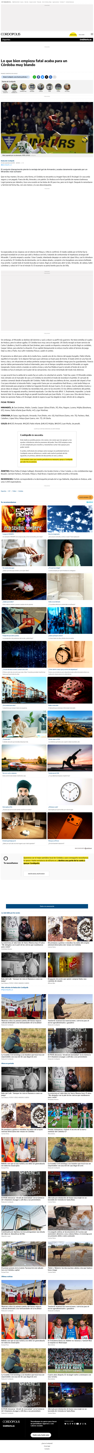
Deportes (6, 39)
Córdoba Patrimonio (70, 2)
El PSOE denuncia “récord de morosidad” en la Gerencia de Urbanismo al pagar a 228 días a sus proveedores (69, 1056)
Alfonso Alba (51, 983)
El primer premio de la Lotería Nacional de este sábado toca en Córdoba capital (22, 1269)
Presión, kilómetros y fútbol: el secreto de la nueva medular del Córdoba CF (67, 1130)
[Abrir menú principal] (92, 34)
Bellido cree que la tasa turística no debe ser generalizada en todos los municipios (23, 1164)
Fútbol (14, 491)
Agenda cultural (56, 2)
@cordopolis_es (7, 165)
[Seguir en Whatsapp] (83, 1424)
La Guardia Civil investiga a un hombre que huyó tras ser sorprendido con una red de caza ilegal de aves (22, 1056)
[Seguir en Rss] (85, 1424)
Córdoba (20, 491)
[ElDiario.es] (86, 39)
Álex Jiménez (51, 1133)
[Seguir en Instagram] (74, 1424)
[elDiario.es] (13, 1426)
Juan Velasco (4, 983)
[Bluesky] (42, 77)
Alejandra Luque (5, 1236)
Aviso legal (47, 1446)
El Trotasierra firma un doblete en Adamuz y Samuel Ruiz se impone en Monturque (70, 1341)
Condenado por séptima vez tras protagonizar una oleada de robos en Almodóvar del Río (23, 1233)
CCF (9, 491)
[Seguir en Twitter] (68, 1424)
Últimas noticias (7, 1276)
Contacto (47, 1449)
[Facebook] (38, 77)
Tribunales (39, 2)
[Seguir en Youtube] (77, 1424)
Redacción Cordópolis (7, 161)
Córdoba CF (62, 2)
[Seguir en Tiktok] (80, 1424)
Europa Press (5, 1168)
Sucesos (22, 2)
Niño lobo (26, 2)
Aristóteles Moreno (6, 949)
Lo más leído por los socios (10, 913)
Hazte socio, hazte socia (36, 874)
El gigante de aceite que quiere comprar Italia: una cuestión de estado (67, 980)
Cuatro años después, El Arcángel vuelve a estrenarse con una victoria (69, 1376)
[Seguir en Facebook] (70, 1424)
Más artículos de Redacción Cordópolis (14, 987)
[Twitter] (46, 77)
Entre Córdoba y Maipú (47, 2)
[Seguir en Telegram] (72, 1424)
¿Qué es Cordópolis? (47, 1443)
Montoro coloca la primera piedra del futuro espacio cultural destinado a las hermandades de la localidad (21, 1022)
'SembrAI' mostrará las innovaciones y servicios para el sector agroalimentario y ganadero (68, 1022)
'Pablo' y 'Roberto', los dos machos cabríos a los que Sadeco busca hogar (70, 1269)
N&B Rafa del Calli (15, 2)
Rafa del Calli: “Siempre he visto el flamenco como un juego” (21, 980)
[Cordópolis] (13, 1421)
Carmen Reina (52, 947)
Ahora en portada (7, 1063)
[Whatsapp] (34, 77)
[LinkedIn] (50, 77)
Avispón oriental (32, 2)
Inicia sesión (81, 34)
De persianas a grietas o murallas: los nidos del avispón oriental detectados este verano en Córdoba (68, 944)
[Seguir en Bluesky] (65, 1424)
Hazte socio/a (73, 34)
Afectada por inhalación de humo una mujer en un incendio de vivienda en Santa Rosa (67, 1199)
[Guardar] (54, 77)
